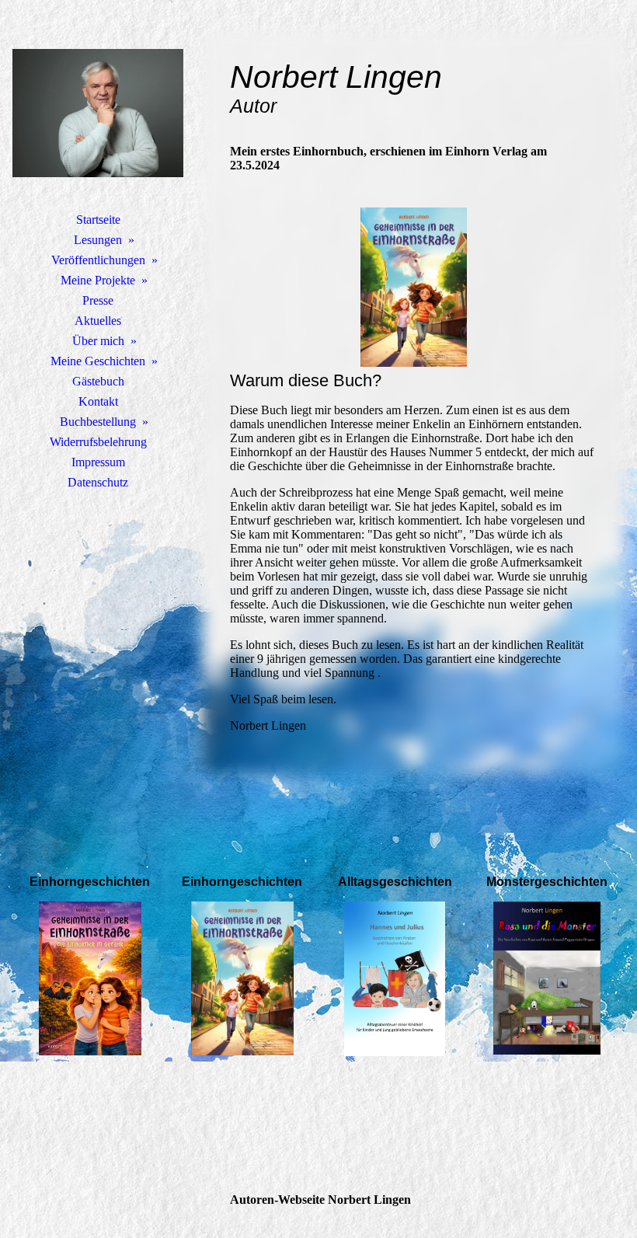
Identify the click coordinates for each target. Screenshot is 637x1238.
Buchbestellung (98, 421)
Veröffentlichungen (98, 260)
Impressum (98, 462)
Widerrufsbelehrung (98, 441)
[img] (97, 112)
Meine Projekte (98, 280)
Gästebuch (98, 381)
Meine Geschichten (97, 361)
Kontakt (98, 401)
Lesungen (98, 239)
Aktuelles (98, 320)
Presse (97, 300)
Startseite (98, 219)
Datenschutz (98, 482)
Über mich (98, 340)
